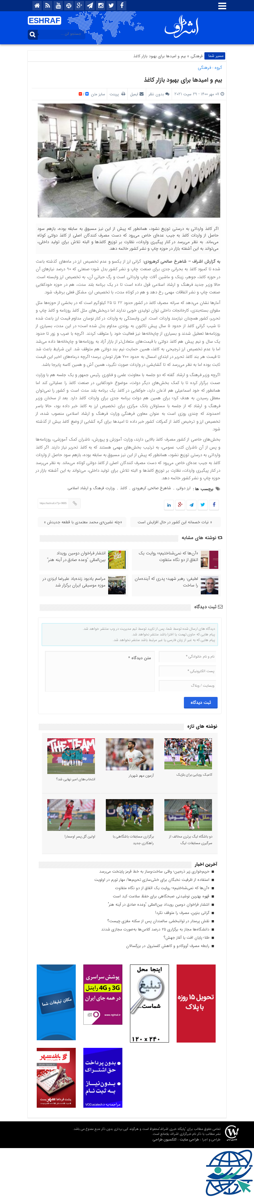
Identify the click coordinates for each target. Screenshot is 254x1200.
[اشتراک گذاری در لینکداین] (169, 505)
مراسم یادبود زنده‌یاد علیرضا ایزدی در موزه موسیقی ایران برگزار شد (74, 582)
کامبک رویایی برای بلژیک (194, 775)
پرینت (115, 94)
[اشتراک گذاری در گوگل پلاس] (180, 505)
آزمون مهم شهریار (141, 776)
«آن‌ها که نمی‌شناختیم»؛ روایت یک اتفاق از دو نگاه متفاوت (168, 556)
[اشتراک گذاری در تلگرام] (191, 505)
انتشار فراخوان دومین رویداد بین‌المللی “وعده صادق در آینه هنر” (76, 556)
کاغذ (123, 488)
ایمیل (134, 94)
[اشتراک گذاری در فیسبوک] (213, 505)
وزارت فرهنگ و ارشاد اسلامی (91, 488)
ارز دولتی (183, 488)
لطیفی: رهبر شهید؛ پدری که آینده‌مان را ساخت (166, 582)
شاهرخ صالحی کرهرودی (151, 488)
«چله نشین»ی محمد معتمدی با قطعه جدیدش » (83, 522)
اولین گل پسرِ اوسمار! (79, 836)
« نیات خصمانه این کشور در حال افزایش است (175, 522)
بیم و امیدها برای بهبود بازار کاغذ (183, 80)
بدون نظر (156, 94)
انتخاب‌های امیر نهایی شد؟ (75, 779)
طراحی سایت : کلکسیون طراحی (176, 1139)
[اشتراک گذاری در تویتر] (202, 505)
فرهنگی (196, 56)
